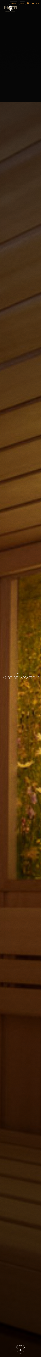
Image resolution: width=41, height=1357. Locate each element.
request (14, 3)
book (22, 3)
